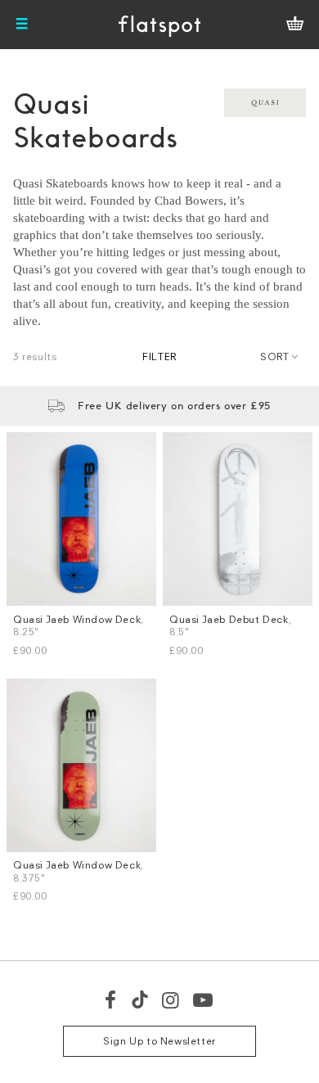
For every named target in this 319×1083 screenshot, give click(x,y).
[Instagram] (171, 999)
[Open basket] (295, 24)
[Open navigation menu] (22, 24)
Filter (159, 356)
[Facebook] (111, 999)
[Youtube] (203, 999)
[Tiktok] (140, 999)
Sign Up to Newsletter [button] (159, 1041)
